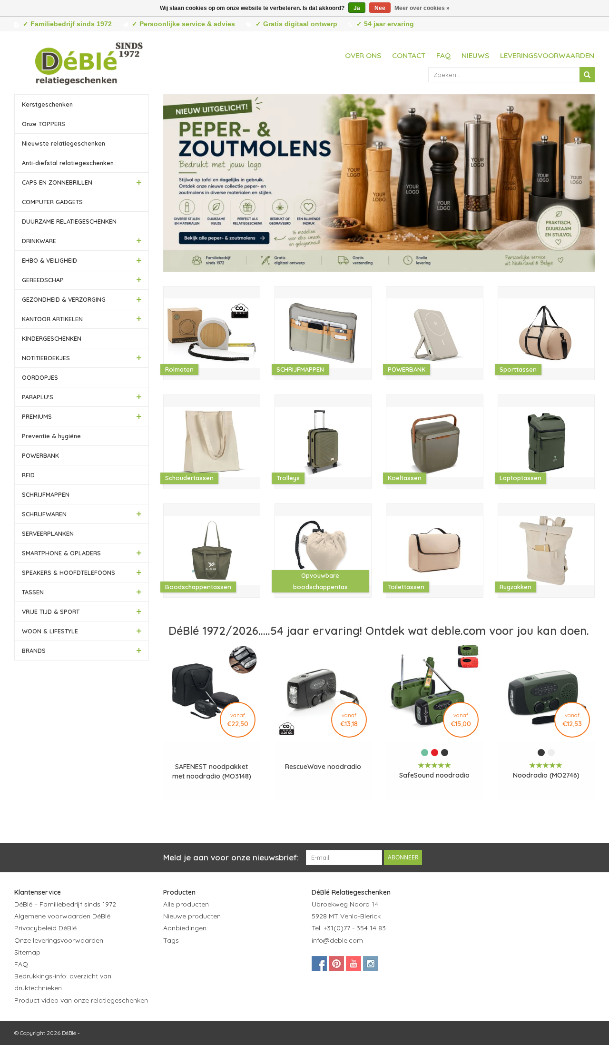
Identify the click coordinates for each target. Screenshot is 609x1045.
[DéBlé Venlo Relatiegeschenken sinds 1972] (89, 62)
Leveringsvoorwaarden (547, 55)
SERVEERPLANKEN (48, 533)
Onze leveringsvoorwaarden (58, 940)
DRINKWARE (39, 241)
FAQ (443, 55)
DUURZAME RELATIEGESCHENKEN (69, 221)
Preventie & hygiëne (51, 436)
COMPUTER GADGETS (52, 202)
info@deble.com (337, 940)
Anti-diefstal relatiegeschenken (68, 163)
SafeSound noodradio (434, 775)
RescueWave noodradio (323, 766)
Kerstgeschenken (47, 104)
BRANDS (34, 650)
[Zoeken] (587, 74)
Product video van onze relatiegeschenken (81, 1000)
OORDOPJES (40, 377)
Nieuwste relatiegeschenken (63, 143)
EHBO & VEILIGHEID (49, 260)
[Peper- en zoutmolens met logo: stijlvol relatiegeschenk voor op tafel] (379, 183)
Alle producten (186, 904)
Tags (171, 940)
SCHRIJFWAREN (44, 514)
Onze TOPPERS (43, 124)
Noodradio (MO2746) (546, 775)
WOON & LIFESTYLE (50, 631)
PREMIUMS (37, 416)
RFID (28, 475)
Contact (408, 55)
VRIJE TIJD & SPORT (50, 611)
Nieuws (475, 55)
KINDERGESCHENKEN (51, 338)
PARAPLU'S (37, 397)
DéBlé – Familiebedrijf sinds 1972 (65, 904)
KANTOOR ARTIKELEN (52, 319)
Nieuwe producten (192, 916)
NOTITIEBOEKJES (46, 358)
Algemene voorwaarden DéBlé (62, 916)
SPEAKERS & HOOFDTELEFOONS (68, 572)
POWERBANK (40, 455)
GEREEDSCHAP (43, 280)
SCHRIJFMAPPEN (45, 494)
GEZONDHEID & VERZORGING (64, 299)
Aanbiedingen (184, 928)
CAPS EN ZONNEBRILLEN (57, 182)
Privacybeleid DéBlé (45, 928)
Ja (357, 8)
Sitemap (27, 952)
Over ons (363, 55)
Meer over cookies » (422, 8)
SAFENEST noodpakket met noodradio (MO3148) (211, 771)
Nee (379, 8)
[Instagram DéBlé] (370, 963)
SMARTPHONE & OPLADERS (61, 553)
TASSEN (33, 592)
